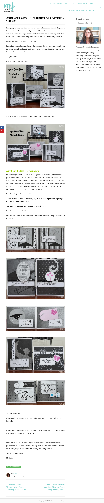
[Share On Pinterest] (2, 131)
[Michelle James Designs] (14, 7)
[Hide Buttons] (1, 134)
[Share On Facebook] (2, 127)
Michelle (15, 473)
